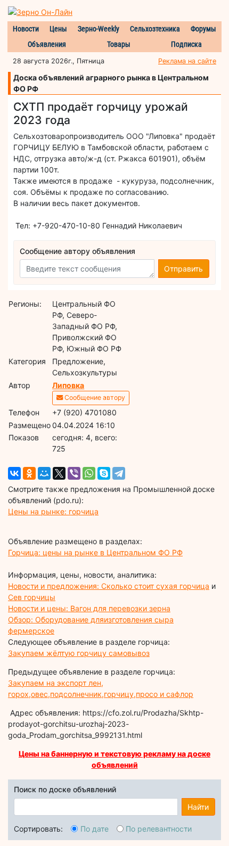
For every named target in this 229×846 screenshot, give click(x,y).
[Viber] (74, 473)
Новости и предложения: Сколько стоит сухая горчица (108, 585)
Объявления (47, 44)
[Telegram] (118, 473)
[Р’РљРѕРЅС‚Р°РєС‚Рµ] (14, 473)
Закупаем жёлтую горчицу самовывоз (79, 653)
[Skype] (103, 473)
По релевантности (159, 828)
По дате (94, 828)
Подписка (186, 44)
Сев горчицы (31, 597)
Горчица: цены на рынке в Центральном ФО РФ (95, 552)
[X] (59, 473)
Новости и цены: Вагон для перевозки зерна (89, 608)
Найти (198, 806)
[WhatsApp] (89, 473)
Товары (118, 44)
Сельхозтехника (155, 28)
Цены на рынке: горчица (53, 511)
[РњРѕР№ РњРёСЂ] (44, 473)
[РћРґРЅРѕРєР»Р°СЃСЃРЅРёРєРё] (29, 473)
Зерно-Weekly (98, 28)
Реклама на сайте (187, 61)
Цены (58, 28)
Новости (26, 28)
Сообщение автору (94, 397)
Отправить (183, 268)
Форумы (203, 28)
